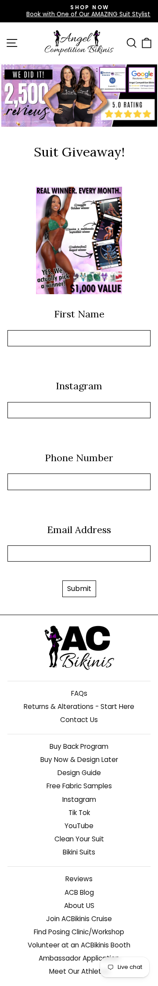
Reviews (79, 878)
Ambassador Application (79, 958)
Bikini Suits (79, 852)
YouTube (79, 825)
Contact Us (79, 719)
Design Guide (79, 772)
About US (79, 905)
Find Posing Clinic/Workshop (79, 931)
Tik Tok (79, 812)
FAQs (79, 693)
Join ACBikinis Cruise (79, 918)
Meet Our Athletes (79, 971)
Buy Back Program (79, 746)
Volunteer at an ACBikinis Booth (79, 945)
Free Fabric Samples (79, 785)
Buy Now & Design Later (79, 759)
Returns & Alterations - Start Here (79, 706)
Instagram (79, 799)
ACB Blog (79, 892)
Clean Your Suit (79, 839)
